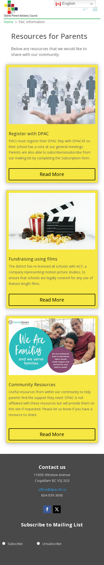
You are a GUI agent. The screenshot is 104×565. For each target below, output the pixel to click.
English (68, 3)
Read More (52, 174)
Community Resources (32, 384)
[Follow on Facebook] (47, 509)
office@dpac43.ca (52, 489)
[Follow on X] (57, 509)
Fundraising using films (33, 259)
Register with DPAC (29, 133)
